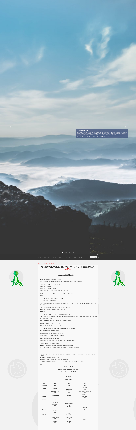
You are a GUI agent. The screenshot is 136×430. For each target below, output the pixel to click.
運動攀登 (54, 257)
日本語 (97, 254)
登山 (45, 257)
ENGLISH (92, 254)
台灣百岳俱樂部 (67, 257)
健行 (49, 257)
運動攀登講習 (45, 263)
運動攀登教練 (51, 263)
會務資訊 (80, 257)
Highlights (40, 259)
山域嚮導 (60, 257)
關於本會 (39, 257)
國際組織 (74, 257)
